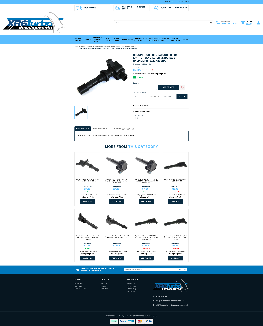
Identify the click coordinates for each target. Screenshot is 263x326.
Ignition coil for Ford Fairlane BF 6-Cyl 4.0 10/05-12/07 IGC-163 (175, 180)
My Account (78, 283)
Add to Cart (168, 87)
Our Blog (103, 286)
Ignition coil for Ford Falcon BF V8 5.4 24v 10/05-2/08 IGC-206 (87, 180)
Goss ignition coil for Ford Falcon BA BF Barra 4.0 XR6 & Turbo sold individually (88, 237)
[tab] (82, 128)
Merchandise (127, 39)
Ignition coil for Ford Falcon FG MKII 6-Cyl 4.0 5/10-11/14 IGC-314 (117, 236)
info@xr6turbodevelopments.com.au (169, 301)
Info (164, 73)
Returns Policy (131, 289)
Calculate (182, 96)
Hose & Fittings (117, 40)
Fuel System (109, 40)
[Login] (258, 23)
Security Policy (132, 291)
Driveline (87, 39)
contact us (169, 2)
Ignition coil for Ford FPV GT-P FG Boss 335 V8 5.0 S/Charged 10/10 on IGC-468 (146, 181)
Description (82, 129)
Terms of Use (131, 283)
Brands (186, 39)
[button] (182, 87)
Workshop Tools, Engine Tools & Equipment (159, 40)
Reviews (117, 129)
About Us (103, 283)
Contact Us (104, 289)
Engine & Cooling (77, 40)
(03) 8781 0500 (229, 23)
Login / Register (183, 2)
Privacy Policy (131, 286)
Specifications (101, 129)
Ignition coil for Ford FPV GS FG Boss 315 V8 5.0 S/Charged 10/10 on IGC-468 (116, 181)
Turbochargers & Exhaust (140, 40)
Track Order (78, 286)
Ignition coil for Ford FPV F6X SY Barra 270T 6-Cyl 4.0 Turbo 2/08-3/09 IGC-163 (146, 237)
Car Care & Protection (175, 40)
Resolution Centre (80, 289)
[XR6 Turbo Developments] (34, 22)
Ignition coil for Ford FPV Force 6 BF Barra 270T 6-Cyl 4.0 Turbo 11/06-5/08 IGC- (175, 237)
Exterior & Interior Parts (97, 40)
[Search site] (211, 22)
